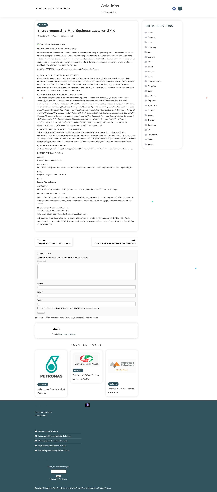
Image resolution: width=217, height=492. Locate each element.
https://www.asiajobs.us (67, 334)
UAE (149, 130)
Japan (150, 62)
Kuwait (150, 67)
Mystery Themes (104, 488)
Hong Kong (152, 47)
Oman (150, 76)
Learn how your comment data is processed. (81, 318)
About (39, 8)
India (149, 52)
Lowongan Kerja (41, 415)
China (150, 42)
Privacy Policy (63, 8)
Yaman (150, 144)
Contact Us (49, 8)
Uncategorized (153, 135)
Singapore (151, 101)
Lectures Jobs (68, 36)
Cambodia (151, 37)
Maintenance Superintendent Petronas (52, 446)
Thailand (151, 120)
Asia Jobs (110, 6)
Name (40, 284)
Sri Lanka (151, 110)
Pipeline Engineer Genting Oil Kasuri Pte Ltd (53, 451)
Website (40, 300)
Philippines (152, 86)
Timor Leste (152, 125)
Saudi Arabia (152, 96)
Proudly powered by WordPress (69, 488)
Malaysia (42, 25)
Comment (41, 262)
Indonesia (151, 57)
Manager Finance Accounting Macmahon (53, 441)
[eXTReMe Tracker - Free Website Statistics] (87, 405)
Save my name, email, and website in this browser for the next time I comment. (70, 308)
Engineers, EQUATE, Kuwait (48, 431)
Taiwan (150, 115)
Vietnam (151, 139)
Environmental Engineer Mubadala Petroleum (54, 436)
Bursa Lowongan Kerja (43, 412)
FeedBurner (63, 479)
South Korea (152, 105)
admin (56, 329)
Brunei (150, 33)
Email (40, 292)
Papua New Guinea (154, 81)
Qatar (150, 91)
